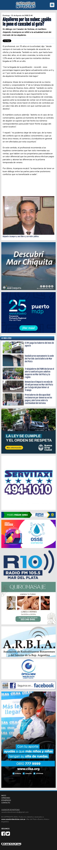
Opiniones (5, 798)
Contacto (5, 803)
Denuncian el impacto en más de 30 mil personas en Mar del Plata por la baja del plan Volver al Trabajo (39, 386)
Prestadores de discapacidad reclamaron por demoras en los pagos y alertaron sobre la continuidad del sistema (38, 398)
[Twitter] (8, 835)
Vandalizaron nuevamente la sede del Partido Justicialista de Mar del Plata (39, 359)
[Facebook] (3, 835)
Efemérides (6, 800)
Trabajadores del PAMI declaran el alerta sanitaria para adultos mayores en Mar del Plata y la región (39, 373)
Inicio (3, 796)
